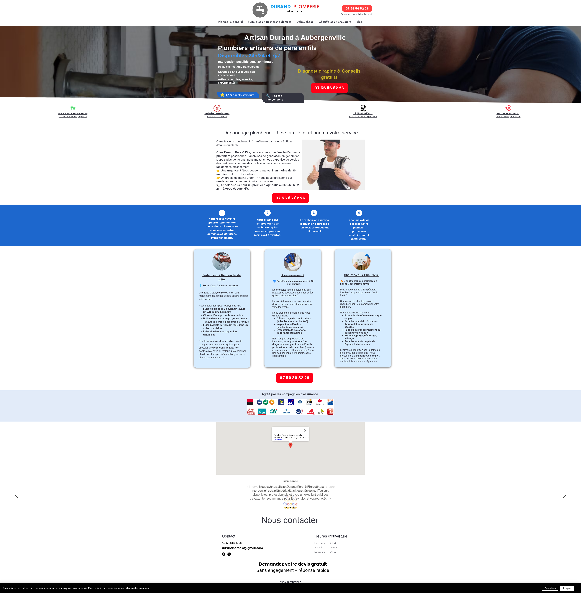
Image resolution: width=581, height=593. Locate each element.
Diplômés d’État (363, 113)
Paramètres (550, 588)
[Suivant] (564, 495)
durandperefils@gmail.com (242, 548)
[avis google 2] (290, 507)
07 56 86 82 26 (234, 543)
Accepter (567, 588)
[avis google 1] (287, 508)
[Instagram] (229, 554)
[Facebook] (223, 554)
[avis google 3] (294, 507)
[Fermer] (577, 588)
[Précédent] (16, 495)
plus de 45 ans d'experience (363, 116)
